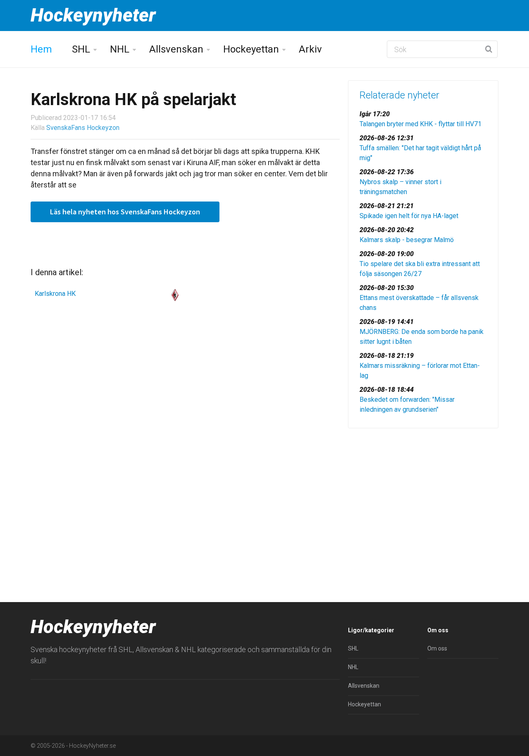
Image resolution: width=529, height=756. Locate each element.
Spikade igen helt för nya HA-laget (409, 216)
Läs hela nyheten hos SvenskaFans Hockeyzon (125, 211)
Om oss (437, 648)
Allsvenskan (176, 49)
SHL (81, 49)
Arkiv (310, 49)
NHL (119, 49)
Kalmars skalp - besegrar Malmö (407, 240)
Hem (41, 49)
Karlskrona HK (55, 294)
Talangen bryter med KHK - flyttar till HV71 (420, 124)
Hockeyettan (251, 49)
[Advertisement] (423, 499)
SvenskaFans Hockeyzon (82, 128)
